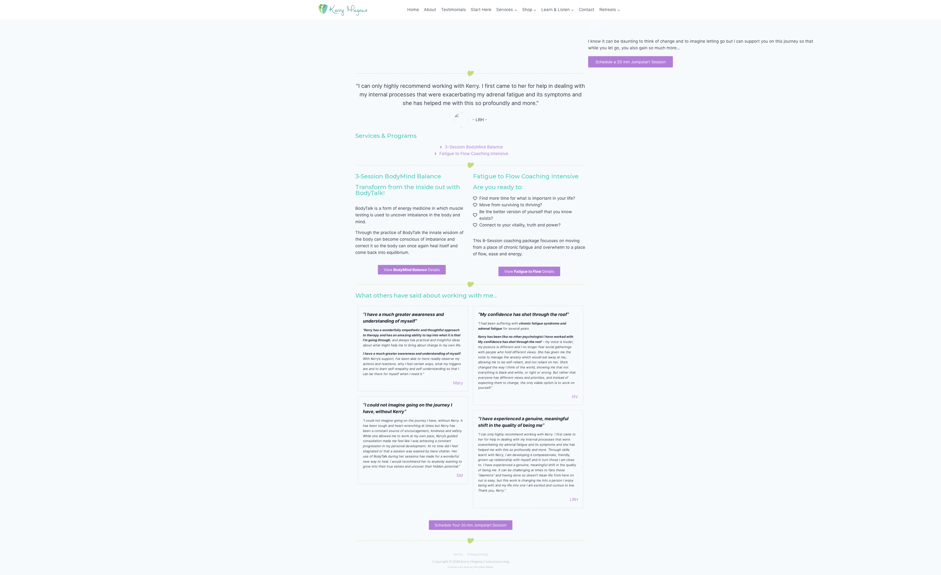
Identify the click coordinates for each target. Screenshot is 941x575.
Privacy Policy (478, 554)
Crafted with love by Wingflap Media (470, 567)
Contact (586, 9)
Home (413, 9)
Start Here (481, 9)
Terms (458, 554)
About (430, 9)
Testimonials (453, 9)
